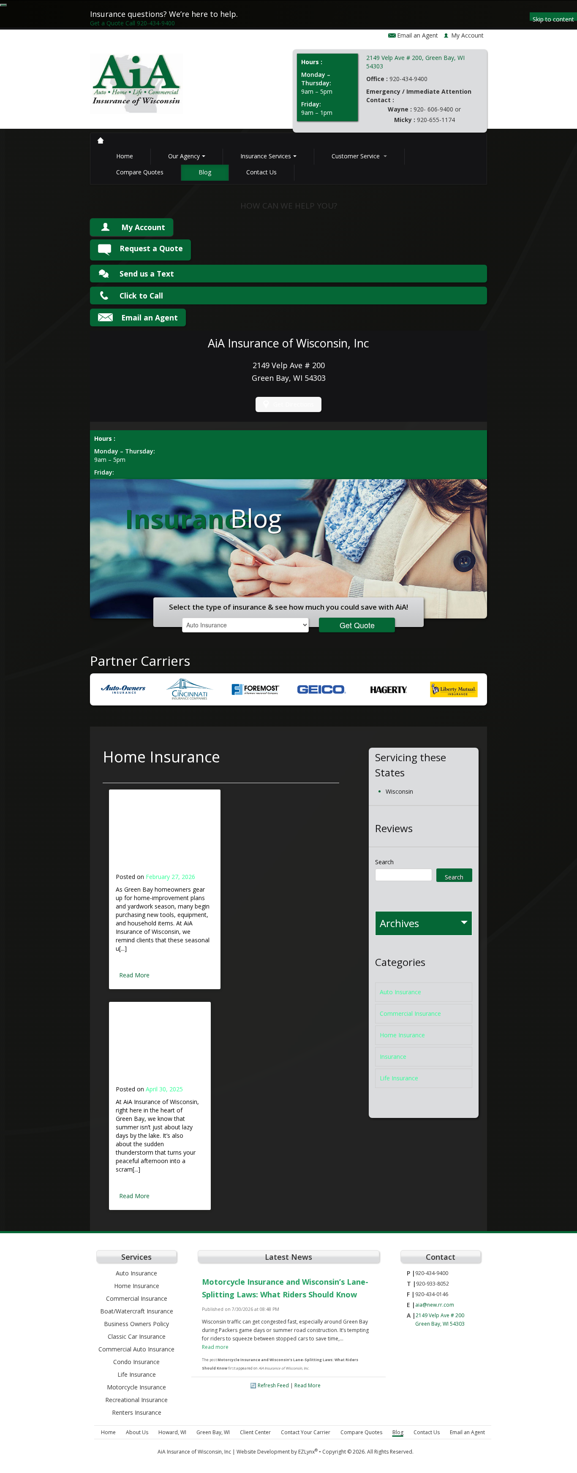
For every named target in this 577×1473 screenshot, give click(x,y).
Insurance (393, 1057)
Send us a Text (147, 274)
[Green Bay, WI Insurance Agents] (100, 141)
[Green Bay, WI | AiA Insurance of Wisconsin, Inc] (136, 87)
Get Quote (357, 624)
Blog (205, 172)
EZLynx (306, 1451)
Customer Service (356, 156)
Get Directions (293, 404)
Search (384, 862)
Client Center (255, 1432)
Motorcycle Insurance (136, 1387)
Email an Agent (417, 35)
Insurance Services (265, 156)
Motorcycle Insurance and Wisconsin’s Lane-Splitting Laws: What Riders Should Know (285, 1288)
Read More (134, 975)
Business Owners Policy (136, 1324)
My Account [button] (467, 35)
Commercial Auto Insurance (136, 1349)
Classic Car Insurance (137, 1336)
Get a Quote (107, 23)
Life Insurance (399, 1078)
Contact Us (261, 172)
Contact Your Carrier (305, 1432)
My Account (143, 227)
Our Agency (184, 156)
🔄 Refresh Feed (269, 1385)
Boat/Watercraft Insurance (136, 1311)
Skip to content (553, 18)
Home (124, 156)
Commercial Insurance (410, 1013)
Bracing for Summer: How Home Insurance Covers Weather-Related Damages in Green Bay (157, 1048)
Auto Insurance (400, 992)
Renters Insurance (136, 1412)
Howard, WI (172, 1432)
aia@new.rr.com (434, 1304)
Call (150, 23)
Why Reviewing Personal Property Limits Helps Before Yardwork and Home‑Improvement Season (163, 836)
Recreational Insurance (136, 1400)
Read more (215, 1347)
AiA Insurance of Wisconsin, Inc (194, 1451)
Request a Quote (151, 248)
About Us (137, 1432)
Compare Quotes (139, 172)
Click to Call (141, 295)
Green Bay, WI (213, 1432)
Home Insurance (402, 1035)
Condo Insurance (136, 1362)
